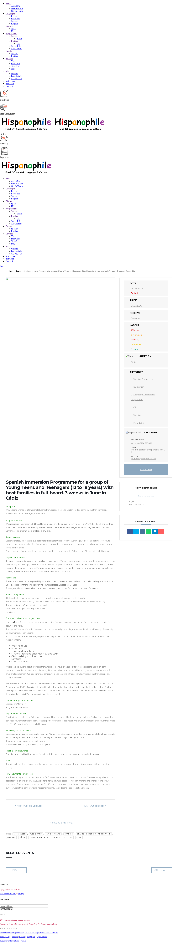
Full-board (36, 834)
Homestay (20, 932)
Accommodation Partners (48, 932)
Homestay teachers (7, 932)
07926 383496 (145, 443)
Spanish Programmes (143, 379)
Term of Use (4, 937)
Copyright (31, 937)
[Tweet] (136, 531)
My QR (21, 894)
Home (11, 271)
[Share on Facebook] (130, 531)
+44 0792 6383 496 (8, 894)
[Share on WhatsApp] (148, 531)
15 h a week (20, 834)
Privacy (15, 937)
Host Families (31, 932)
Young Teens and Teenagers (44, 837)
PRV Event (18, 870)
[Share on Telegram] (155, 531)
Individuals (138, 423)
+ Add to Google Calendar (28, 805)
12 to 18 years (53, 834)
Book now (135, 318)
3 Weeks (68, 837)
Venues (23, 941)
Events (18, 271)
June (78, 837)
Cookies (22, 937)
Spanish (69, 834)
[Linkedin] (142, 531)
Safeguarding (42, 937)
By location (138, 387)
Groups (11, 837)
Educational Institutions (9, 941)
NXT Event (160, 870)
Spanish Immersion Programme (94, 834)
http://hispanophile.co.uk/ (143, 458)
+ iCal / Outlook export (94, 805)
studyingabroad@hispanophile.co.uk (148, 451)
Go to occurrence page (146, 496)
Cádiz (22, 837)
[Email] (161, 531)
